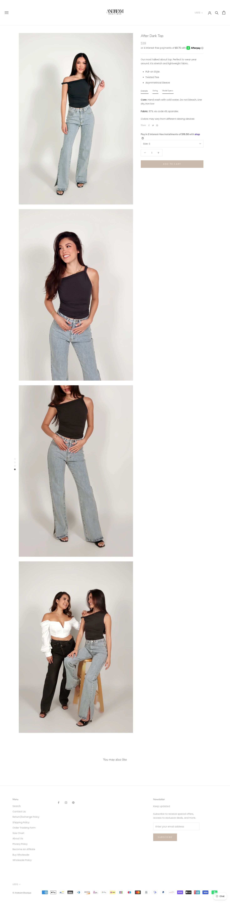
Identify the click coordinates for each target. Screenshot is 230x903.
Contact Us (19, 811)
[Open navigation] (6, 12)
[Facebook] (149, 125)
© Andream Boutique (22, 892)
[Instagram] (66, 803)
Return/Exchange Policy (26, 816)
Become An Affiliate (24, 849)
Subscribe (165, 837)
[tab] (144, 91)
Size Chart (18, 833)
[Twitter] (153, 125)
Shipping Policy (21, 822)
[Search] (216, 12)
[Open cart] (223, 12)
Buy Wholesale (21, 854)
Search (17, 806)
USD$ (197, 12)
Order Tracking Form (24, 827)
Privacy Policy (20, 844)
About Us (18, 838)
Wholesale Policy (22, 860)
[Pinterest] (157, 125)
